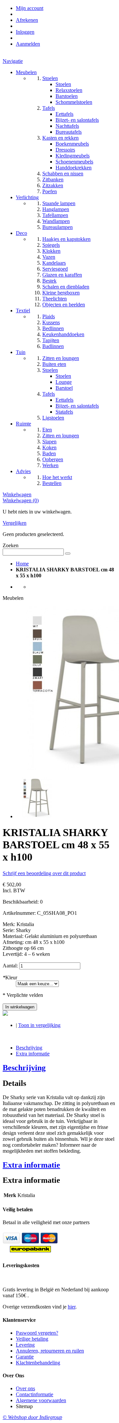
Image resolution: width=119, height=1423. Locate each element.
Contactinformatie (34, 1394)
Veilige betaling (32, 1339)
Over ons (25, 1388)
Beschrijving (29, 1047)
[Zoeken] (67, 554)
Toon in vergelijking (39, 1025)
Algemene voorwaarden (41, 1400)
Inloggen (25, 32)
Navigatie (13, 61)
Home (22, 563)
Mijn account (29, 8)
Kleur (10, 977)
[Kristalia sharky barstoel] (37, 816)
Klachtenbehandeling (38, 1362)
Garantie (25, 1356)
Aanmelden (28, 44)
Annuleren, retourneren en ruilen (50, 1351)
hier (71, 1307)
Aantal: (10, 965)
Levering (25, 1345)
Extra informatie (33, 1053)
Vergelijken (14, 523)
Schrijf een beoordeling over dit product (44, 873)
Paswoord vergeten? (37, 1333)
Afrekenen (27, 20)
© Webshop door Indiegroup (32, 1417)
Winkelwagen (17, 494)
